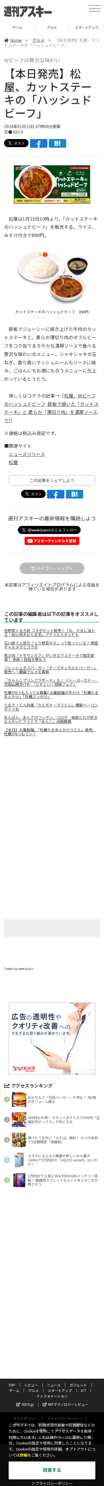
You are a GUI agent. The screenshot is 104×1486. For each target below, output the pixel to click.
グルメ (17, 27)
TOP (11, 1384)
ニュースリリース (27, 454)
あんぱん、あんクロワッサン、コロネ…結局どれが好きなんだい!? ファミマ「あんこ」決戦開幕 (51, 719)
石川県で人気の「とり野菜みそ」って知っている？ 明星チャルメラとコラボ (51, 645)
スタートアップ (52, 27)
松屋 (13, 462)
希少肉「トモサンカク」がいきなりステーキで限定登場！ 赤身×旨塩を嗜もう (49, 657)
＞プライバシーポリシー (52, 1483)
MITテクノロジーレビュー (68, 1404)
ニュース (54, 1384)
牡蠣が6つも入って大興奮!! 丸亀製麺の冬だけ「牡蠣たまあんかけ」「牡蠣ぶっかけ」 (51, 695)
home (16, 40)
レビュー (31, 1384)
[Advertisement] (52, 789)
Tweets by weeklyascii (19, 968)
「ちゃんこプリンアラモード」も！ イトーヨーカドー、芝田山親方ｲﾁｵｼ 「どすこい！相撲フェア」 (51, 682)
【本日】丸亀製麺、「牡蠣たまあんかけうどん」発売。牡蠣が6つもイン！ (50, 732)
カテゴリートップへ (54, 568)
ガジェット (78, 1384)
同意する (52, 1470)
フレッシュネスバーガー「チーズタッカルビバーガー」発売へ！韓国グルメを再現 (51, 670)
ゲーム (14, 1390)
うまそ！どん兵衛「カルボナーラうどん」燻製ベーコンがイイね (51, 707)
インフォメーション (52, 1395)
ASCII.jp (28, 1404)
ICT (83, 1390)
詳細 (23, 1455)
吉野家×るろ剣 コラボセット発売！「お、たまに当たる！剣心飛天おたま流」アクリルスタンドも (49, 633)
